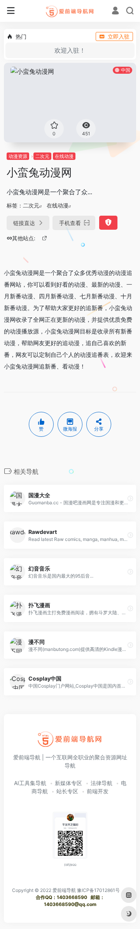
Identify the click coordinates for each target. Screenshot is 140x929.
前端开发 (97, 791)
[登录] (115, 11)
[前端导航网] (70, 11)
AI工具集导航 (30, 783)
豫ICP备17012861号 (98, 890)
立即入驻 (119, 36)
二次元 (42, 156)
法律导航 (101, 783)
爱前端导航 (64, 890)
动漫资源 (18, 156)
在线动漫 (64, 156)
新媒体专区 (68, 783)
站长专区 (67, 791)
